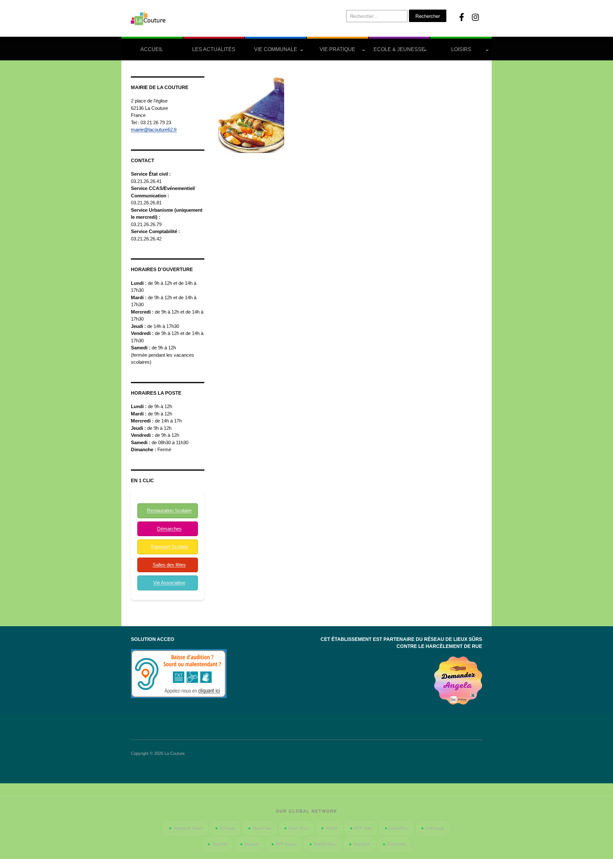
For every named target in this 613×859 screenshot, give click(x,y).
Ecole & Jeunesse (399, 49)
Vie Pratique (337, 49)
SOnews (227, 828)
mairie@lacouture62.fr (154, 129)
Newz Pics (298, 828)
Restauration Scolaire (169, 510)
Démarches (169, 528)
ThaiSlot (219, 844)
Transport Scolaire (169, 546)
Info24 (331, 828)
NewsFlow (261, 828)
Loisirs (461, 49)
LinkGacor (434, 828)
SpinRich (361, 844)
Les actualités (213, 49)
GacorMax (398, 828)
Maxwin (251, 844)
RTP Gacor (286, 844)
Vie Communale (275, 49)
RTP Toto (363, 828)
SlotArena (396, 844)
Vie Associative (169, 582)
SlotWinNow (325, 844)
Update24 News (187, 828)
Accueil (151, 49)
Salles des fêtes (169, 564)
